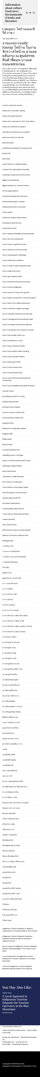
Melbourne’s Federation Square (14, 428)
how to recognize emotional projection (17, 324)
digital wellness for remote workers (15, 185)
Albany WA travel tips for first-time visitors (18, 121)
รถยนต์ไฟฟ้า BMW (8, 754)
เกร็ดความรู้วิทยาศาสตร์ (10, 819)
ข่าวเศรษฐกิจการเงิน (9, 658)
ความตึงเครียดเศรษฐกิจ (10, 680)
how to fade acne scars (11, 271)
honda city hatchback (10, 1037)
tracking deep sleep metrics (13, 509)
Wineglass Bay (7, 541)
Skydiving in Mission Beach (12, 466)
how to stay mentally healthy (13, 357)
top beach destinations (11, 503)
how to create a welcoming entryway (16, 266)
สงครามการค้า (7, 776)
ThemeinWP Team (29, 1066)
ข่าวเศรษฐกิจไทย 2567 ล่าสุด (12, 669)
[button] (16, 1016)
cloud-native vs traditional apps (14, 164)
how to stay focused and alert (13, 346)
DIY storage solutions (10, 191)
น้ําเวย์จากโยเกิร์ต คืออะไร (11, 685)
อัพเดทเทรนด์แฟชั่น (9, 813)
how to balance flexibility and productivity (18, 234)
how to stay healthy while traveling (15, 351)
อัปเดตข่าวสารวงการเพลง (11, 808)
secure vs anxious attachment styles (16, 460)
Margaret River (8, 423)
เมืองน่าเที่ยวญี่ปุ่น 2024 (10, 856)
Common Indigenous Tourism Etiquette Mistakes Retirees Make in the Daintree (17, 967)
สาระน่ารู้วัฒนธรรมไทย (10, 792)
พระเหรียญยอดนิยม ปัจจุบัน (11, 712)
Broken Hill (6, 153)
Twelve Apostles (8, 519)
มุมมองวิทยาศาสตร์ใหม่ (10, 728)
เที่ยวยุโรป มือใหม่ (8, 851)
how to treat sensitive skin (12, 373)
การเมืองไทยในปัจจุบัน (10, 562)
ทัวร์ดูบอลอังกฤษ (8, 1042)
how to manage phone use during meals (17, 319)
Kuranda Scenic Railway (11, 407)
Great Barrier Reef (9, 228)
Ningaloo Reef (7, 434)
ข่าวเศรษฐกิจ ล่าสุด (8, 648)
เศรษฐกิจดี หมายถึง (8, 872)
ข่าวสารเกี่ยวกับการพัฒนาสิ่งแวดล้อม (15, 615)
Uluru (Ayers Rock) (9, 525)
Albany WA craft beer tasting (13, 111)
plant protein (7, 444)
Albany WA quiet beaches (12, 116)
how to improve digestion (12, 287)
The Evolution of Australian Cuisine (15, 487)
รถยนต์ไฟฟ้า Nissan (9, 760)
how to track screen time (12, 367)
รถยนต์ (4, 749)
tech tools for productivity (12, 482)
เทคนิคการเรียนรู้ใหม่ (9, 835)
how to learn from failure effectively (16, 303)
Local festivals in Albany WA (12, 418)
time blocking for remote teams (14, 492)
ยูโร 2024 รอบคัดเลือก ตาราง (12, 744)
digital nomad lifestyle (10, 180)
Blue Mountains (8, 143)
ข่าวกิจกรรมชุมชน (8, 605)
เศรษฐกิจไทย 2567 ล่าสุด (11, 893)
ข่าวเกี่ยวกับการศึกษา (9, 637)
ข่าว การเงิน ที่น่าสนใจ (10, 583)
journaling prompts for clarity (13, 396)
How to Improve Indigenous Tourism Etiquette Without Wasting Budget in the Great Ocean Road (19, 948)
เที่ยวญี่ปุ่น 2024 (7, 840)
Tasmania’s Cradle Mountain (13, 476)
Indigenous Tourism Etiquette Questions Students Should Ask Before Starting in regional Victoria (17, 938)
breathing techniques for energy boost (17, 148)
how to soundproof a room (12, 340)
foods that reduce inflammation (14, 217)
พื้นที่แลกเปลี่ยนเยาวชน (10, 717)
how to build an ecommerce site (14, 250)
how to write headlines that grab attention (18, 386)
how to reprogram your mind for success (18, 330)
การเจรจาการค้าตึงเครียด (11, 551)
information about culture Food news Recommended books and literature (13, 13)
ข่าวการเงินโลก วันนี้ (9, 594)
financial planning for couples (13, 201)
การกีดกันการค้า (8, 546)
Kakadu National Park (10, 402)
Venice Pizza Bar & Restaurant (13, 1030)
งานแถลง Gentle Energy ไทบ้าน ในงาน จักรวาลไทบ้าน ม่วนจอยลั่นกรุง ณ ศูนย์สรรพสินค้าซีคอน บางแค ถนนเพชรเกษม (19, 53)
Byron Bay (6, 159)
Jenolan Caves (8, 391)
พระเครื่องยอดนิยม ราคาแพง (12, 706)
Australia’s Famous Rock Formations (16, 132)
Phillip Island (7, 439)
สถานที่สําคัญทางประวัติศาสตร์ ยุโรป (14, 787)
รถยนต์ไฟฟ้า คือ (7, 765)
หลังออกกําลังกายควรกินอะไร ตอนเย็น (15, 803)
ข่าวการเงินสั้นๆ (7, 589)
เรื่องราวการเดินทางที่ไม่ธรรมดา (13, 861)
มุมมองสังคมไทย (8, 733)
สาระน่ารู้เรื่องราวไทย (9, 797)
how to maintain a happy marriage (15, 308)
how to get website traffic (12, 276)
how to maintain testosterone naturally (17, 314)
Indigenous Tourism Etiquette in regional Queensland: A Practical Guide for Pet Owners (19, 929)
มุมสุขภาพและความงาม (10, 738)
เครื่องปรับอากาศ (8, 829)
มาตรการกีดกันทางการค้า (11, 722)
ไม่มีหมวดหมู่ (6, 920)
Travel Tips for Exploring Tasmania (15, 514)
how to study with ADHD (11, 362)
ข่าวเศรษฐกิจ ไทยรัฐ (9, 653)
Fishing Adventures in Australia (13, 207)
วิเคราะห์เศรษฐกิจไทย (9, 771)
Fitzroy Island (7, 212)
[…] (33, 94)
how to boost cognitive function (14, 244)
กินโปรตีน (5, 567)
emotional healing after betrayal (14, 196)
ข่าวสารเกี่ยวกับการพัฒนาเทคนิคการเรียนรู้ (17, 626)
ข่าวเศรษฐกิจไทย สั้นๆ (9, 674)
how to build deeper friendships (14, 255)
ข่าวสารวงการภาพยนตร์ (10, 610)
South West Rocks (9, 471)
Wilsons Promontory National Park (15, 535)
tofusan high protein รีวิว (11, 498)
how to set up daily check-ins (13, 335)
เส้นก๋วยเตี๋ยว (6, 1044)
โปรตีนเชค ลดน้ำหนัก (9, 910)
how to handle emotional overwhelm (16, 282)
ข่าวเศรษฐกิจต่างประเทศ (10, 664)
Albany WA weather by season (14, 127)
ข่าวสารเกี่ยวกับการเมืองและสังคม (14, 632)
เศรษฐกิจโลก (6, 877)
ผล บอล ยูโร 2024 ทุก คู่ (10, 696)
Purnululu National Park (11, 450)
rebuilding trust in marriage (12, 455)
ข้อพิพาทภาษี (6, 573)
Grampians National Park (11, 223)
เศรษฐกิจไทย (6, 883)
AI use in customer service (12, 105)
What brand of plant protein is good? (16, 530)
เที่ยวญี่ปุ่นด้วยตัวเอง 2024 (11, 845)
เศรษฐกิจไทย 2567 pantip (11, 888)
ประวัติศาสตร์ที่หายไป (9, 690)
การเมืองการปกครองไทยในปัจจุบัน (14, 557)
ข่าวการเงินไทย (7, 599)
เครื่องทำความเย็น (8, 824)
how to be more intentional (12, 239)
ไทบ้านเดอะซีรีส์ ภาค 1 (10, 39)
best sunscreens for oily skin (13, 137)
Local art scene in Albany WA (13, 412)
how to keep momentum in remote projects (19, 298)
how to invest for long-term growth (16, 292)
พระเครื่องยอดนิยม (8, 701)
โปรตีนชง (5, 904)
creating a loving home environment (16, 175)
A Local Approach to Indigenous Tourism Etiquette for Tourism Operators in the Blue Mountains (18, 958)
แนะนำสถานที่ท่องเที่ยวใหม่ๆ (12, 899)
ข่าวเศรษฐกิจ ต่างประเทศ (11, 642)
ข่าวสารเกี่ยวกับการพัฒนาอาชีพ (13, 621)
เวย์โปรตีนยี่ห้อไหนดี (9, 867)
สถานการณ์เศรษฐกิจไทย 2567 (12, 781)
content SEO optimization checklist (15, 169)
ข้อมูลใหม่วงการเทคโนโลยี (11, 578)
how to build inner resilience (12, 260)
